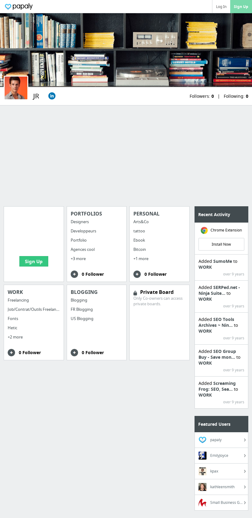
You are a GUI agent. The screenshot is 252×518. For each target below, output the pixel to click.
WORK (205, 267)
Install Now (221, 244)
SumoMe (223, 261)
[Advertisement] (126, 156)
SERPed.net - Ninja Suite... (219, 290)
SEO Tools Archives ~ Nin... (216, 322)
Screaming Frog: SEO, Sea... (217, 386)
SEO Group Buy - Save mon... (217, 354)
